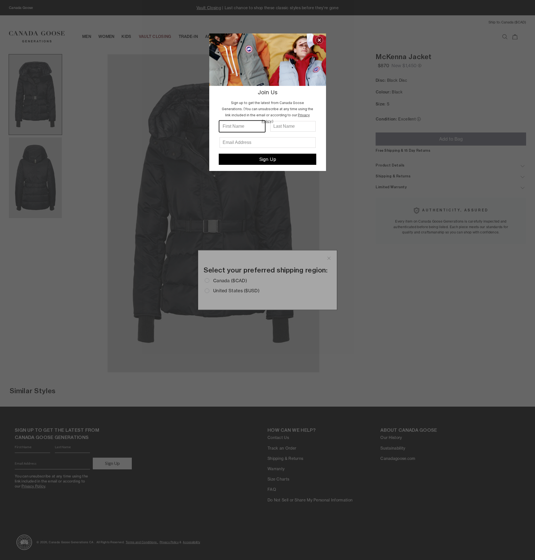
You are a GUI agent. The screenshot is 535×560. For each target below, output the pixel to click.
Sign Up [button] (267, 159)
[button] (319, 40)
